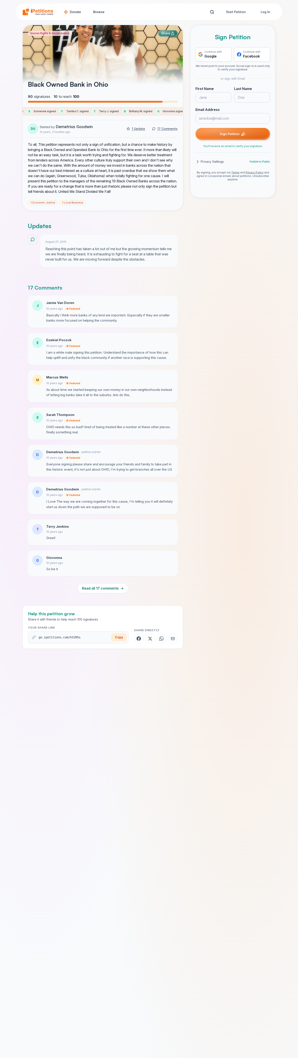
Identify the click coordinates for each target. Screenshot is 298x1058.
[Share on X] (150, 638)
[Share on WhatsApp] (161, 638)
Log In (265, 12)
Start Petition (236, 12)
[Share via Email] (173, 638)
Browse (98, 12)
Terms (235, 172)
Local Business (72, 202)
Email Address (207, 109)
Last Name (243, 88)
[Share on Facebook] (139, 638)
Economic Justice (42, 202)
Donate (75, 12)
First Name (204, 88)
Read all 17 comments (103, 588)
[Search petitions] (211, 12)
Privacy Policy (255, 172)
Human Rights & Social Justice (50, 33)
